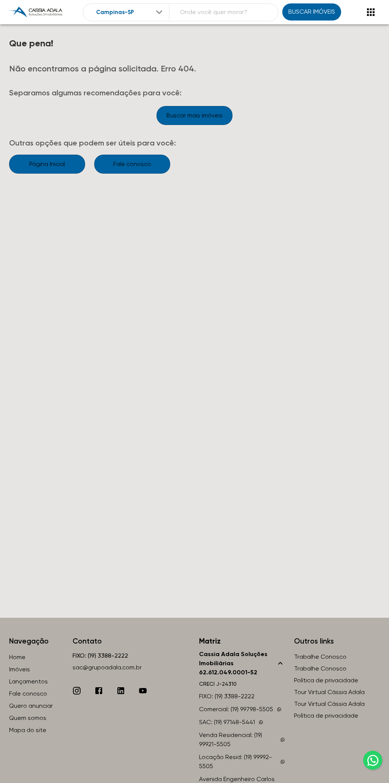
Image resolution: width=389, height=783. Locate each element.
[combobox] (130, 12)
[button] (242, 663)
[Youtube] (143, 691)
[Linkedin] (121, 691)
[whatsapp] (372, 760)
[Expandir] (159, 12)
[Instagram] (77, 691)
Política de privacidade (326, 680)
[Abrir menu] (370, 12)
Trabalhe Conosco (320, 656)
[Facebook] (99, 691)
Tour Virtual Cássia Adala (329, 692)
